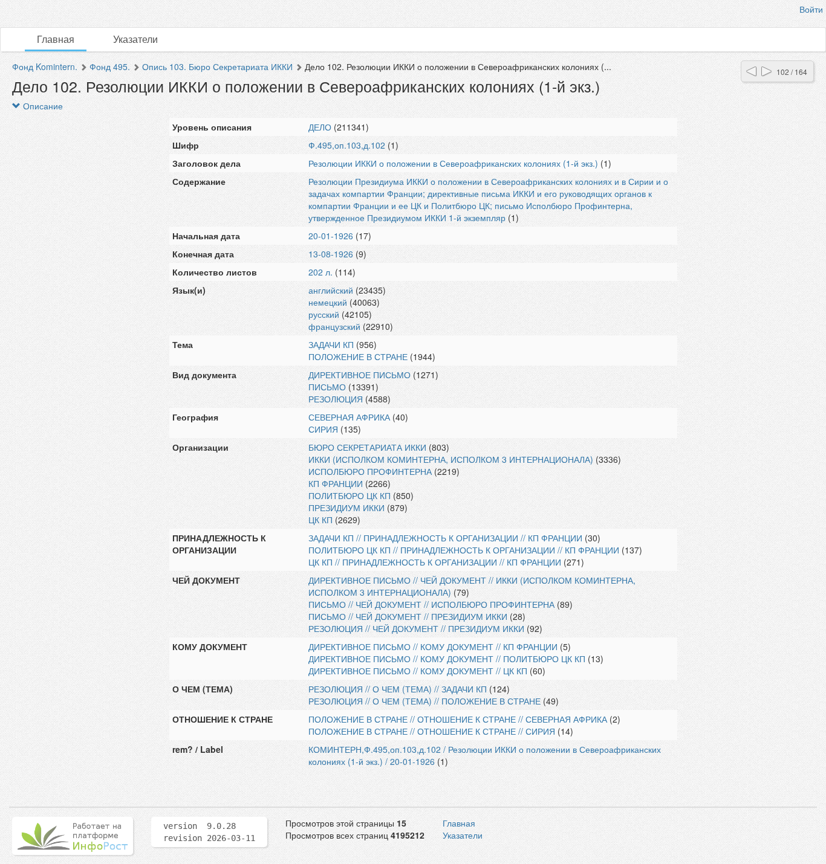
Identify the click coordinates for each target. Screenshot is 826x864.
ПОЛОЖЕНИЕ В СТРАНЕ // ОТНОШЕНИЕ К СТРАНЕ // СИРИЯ (431, 731)
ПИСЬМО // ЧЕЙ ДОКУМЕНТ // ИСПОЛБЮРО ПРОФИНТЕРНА (431, 604)
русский (323, 314)
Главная (55, 39)
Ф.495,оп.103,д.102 (346, 145)
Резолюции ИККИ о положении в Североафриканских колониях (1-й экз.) (453, 163)
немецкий (327, 302)
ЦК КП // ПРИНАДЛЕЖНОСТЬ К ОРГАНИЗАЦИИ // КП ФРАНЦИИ (434, 562)
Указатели (135, 39)
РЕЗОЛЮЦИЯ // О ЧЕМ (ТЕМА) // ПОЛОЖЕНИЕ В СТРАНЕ (424, 701)
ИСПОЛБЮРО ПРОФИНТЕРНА (370, 471)
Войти (811, 9)
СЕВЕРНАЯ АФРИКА (349, 417)
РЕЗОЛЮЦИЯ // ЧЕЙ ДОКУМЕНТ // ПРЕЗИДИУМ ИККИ (416, 628)
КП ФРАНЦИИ (335, 483)
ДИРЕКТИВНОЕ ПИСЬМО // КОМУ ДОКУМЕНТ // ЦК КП (417, 671)
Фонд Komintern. (44, 66)
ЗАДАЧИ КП (331, 344)
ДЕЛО (319, 127)
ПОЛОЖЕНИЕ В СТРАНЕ (358, 356)
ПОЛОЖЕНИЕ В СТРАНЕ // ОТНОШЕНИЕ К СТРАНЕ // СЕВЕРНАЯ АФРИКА (457, 719)
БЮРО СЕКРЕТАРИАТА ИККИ (367, 447)
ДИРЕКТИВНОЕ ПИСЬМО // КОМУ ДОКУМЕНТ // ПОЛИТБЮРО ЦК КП (446, 659)
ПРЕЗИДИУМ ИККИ (346, 507)
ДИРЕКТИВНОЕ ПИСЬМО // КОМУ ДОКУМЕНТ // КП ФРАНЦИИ (433, 646)
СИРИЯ (323, 429)
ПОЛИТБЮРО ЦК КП (349, 495)
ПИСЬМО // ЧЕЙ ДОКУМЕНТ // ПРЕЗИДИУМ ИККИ (407, 616)
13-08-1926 (330, 254)
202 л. (320, 272)
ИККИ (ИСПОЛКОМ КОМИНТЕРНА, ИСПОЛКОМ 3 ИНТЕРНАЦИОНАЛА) (450, 459)
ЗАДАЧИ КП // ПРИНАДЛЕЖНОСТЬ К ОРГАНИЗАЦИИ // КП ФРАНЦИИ (445, 538)
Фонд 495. (109, 66)
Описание (42, 106)
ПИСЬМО (327, 387)
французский (334, 326)
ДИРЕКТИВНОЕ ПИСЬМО (359, 375)
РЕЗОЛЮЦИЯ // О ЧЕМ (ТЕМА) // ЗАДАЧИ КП (397, 689)
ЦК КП (320, 520)
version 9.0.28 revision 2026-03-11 (209, 832)
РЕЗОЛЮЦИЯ (335, 399)
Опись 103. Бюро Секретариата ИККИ (217, 66)
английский (330, 290)
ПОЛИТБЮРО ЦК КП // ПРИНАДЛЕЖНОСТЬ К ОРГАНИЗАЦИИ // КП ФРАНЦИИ (463, 550)
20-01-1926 (330, 236)
